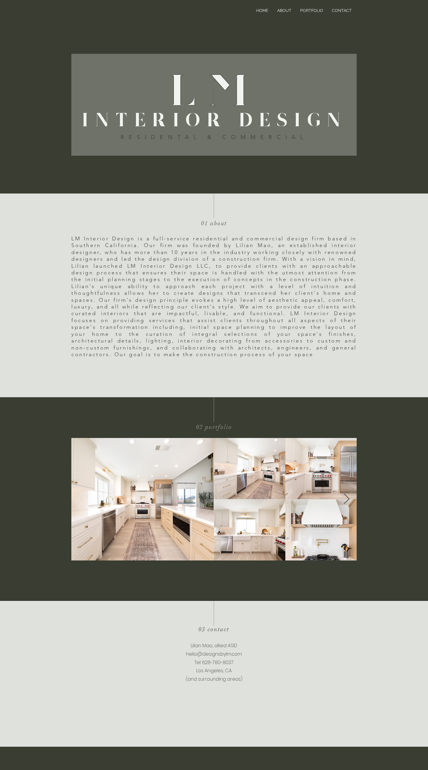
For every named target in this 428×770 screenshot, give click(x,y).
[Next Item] (346, 499)
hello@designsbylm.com (214, 654)
